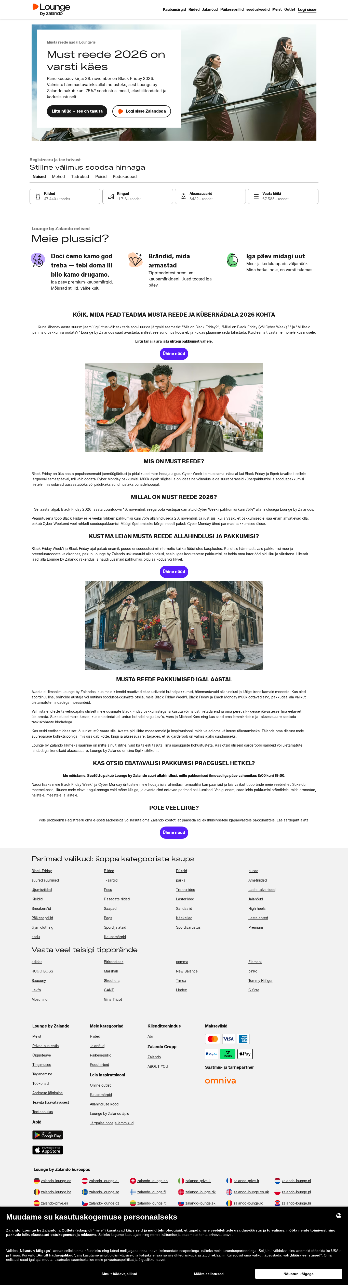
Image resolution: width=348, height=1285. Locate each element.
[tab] (39, 177)
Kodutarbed (99, 1065)
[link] (307, 9)
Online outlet (100, 1085)
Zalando (154, 1057)
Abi (150, 1036)
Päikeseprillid (100, 1055)
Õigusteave (41, 1055)
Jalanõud (97, 1046)
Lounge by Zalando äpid (109, 1114)
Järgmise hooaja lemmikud (111, 1123)
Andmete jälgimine (47, 1093)
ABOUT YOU (158, 1066)
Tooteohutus (42, 1112)
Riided (95, 1036)
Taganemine (42, 1074)
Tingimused (41, 1065)
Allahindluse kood (104, 1104)
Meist (36, 1036)
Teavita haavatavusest (50, 1102)
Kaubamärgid (101, 1095)
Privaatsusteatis (45, 1046)
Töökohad (40, 1083)
